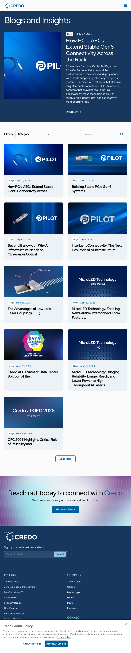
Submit (60, 554)
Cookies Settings (32, 643)
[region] (65, 636)
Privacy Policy (64, 637)
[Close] (125, 624)
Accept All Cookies (56, 643)
